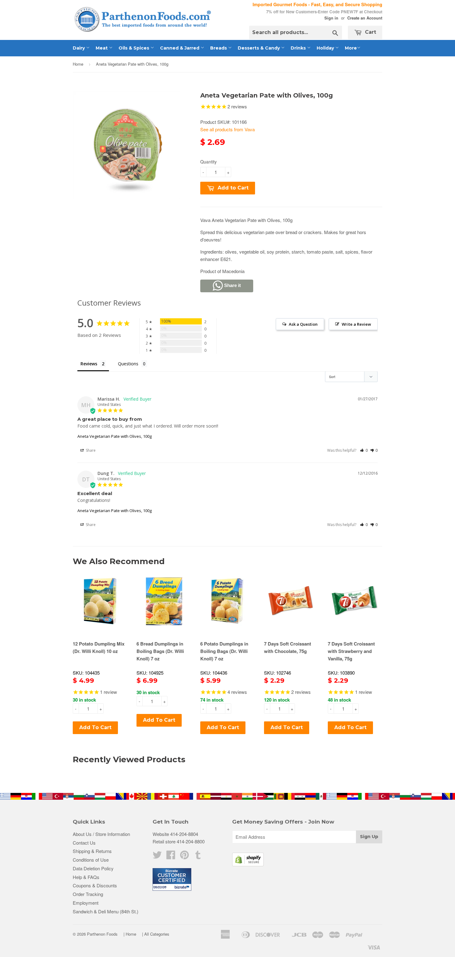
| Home (130, 934)
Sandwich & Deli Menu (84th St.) (105, 911)
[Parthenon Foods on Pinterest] (184, 856)
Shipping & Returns (92, 851)
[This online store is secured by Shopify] (248, 864)
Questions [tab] (128, 364)
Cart (369, 32)
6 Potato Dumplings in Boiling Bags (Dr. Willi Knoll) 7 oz (224, 651)
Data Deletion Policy (93, 868)
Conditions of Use (91, 859)
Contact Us (84, 842)
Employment (85, 902)
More (351, 48)
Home (78, 64)
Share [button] (90, 450)
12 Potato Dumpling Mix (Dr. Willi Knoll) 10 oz (98, 647)
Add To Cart (95, 727)
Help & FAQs (86, 877)
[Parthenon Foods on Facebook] (171, 856)
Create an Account (364, 18)
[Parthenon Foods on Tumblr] (198, 856)
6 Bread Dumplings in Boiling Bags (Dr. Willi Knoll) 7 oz (160, 651)
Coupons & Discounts (95, 885)
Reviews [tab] (88, 364)
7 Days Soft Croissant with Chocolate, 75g (287, 647)
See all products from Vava (227, 129)
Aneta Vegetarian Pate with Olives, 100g (114, 436)
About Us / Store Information (101, 834)
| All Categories (155, 934)
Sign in (331, 18)
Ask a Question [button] (303, 324)
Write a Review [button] (356, 324)
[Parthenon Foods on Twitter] (157, 856)
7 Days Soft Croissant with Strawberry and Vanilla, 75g (351, 651)
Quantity (208, 162)
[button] (363, 450)
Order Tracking (88, 894)
